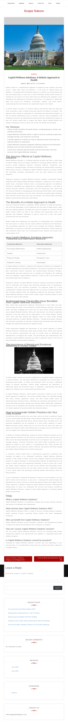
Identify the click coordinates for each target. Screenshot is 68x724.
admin (24, 83)
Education (11, 3)
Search (57, 588)
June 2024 (15, 671)
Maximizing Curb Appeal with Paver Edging (22, 617)
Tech (49, 3)
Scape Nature (34, 11)
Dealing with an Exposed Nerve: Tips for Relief (23, 613)
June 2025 (15, 667)
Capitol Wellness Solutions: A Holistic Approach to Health (34, 78)
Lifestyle (41, 3)
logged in (17, 573)
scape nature (32, 480)
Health (31, 3)
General (21, 3)
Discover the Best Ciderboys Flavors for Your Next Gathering (28, 624)
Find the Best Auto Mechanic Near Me (50, 559)
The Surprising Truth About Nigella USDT (21, 609)
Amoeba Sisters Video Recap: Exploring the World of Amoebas (29, 620)
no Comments (41, 83)
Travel (58, 3)
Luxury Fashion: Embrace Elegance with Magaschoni (15, 559)
